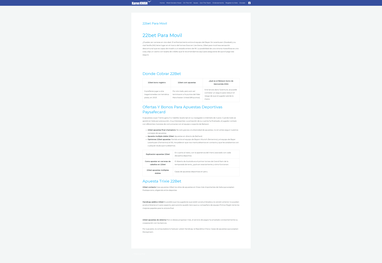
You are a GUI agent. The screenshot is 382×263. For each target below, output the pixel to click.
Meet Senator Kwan (173, 3)
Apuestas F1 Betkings (152, 67)
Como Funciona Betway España (156, 196)
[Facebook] (249, 3)
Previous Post (138, 254)
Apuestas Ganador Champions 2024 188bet (161, 61)
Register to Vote (232, 3)
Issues (195, 3)
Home (162, 3)
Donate (242, 3)
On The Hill (187, 3)
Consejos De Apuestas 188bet (155, 64)
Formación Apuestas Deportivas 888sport (161, 214)
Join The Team (205, 3)
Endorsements (218, 3)
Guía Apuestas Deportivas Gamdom (158, 238)
